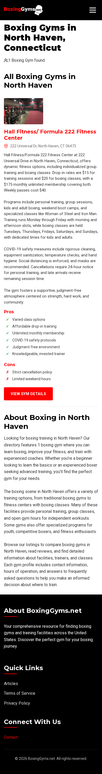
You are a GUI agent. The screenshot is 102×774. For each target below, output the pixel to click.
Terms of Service (19, 693)
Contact (11, 737)
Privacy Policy (17, 703)
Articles (11, 683)
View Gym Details (28, 394)
